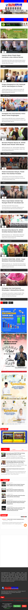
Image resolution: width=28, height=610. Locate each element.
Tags (23, 449)
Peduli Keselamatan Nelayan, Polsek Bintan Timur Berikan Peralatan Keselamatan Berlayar (13, 173)
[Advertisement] (14, 551)
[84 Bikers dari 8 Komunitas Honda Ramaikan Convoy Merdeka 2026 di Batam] (4, 496)
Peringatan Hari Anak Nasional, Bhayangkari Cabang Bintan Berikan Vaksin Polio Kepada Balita (13, 289)
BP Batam (8, 95)
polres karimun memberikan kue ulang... (16, 519)
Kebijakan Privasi (19, 600)
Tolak (24, 606)
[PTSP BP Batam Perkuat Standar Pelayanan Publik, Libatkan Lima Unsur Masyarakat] (4, 484)
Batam (4, 95)
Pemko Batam (8, 153)
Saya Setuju (17, 606)
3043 (10, 302)
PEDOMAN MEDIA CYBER (8, 600)
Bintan (4, 66)
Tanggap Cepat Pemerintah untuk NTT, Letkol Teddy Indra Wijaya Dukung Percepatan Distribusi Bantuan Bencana (16, 509)
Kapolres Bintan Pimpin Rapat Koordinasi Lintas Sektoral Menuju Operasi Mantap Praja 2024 (12, 57)
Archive (13, 449)
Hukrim (7, 211)
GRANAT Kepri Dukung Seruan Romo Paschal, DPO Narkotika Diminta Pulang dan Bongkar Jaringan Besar (16, 502)
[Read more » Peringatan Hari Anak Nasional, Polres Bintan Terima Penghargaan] (12, 98)
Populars (5, 449)
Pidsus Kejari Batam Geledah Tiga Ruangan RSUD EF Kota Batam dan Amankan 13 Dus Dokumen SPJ (13, 202)
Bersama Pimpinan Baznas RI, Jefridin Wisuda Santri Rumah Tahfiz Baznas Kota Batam (13, 144)
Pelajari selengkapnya (7, 608)
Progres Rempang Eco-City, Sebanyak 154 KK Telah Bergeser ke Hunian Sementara (13, 86)
